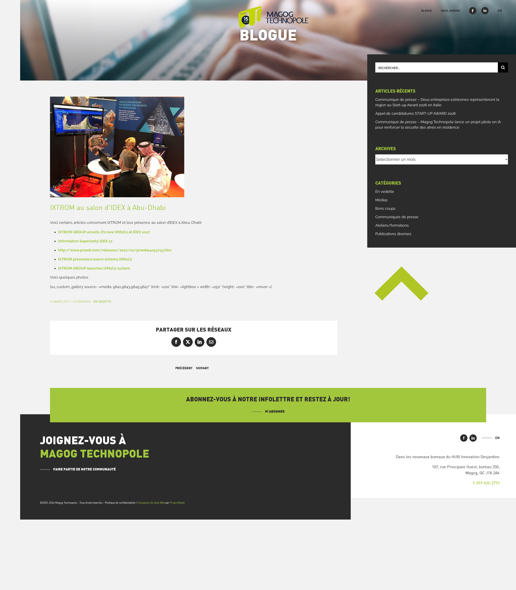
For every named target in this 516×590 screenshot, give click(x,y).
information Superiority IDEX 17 (85, 241)
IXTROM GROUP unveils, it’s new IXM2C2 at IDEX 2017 (104, 232)
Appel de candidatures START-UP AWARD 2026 (415, 113)
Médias (381, 200)
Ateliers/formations (392, 225)
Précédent (183, 368)
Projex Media (177, 502)
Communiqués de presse (396, 217)
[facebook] (463, 438)
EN (497, 438)
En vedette (102, 301)
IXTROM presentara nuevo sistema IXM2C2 (95, 259)
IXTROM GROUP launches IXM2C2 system (94, 268)
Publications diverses (393, 234)
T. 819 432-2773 (486, 482)
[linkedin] (473, 438)
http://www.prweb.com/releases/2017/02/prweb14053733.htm (115, 250)
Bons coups (385, 208)
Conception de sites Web (151, 502)
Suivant (202, 368)
